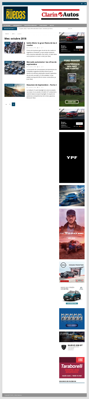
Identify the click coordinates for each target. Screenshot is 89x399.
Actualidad (7, 25)
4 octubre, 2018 (32, 67)
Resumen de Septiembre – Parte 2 (41, 85)
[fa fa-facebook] (81, 3)
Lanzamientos (17, 25)
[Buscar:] (76, 28)
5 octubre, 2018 (32, 47)
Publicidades (43, 25)
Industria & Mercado (30, 25)
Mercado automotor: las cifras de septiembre (41, 63)
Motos (52, 25)
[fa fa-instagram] (85, 3)
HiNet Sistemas (18, 395)
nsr (39, 47)
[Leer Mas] (48, 56)
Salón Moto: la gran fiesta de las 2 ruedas (42, 44)
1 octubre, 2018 (32, 87)
